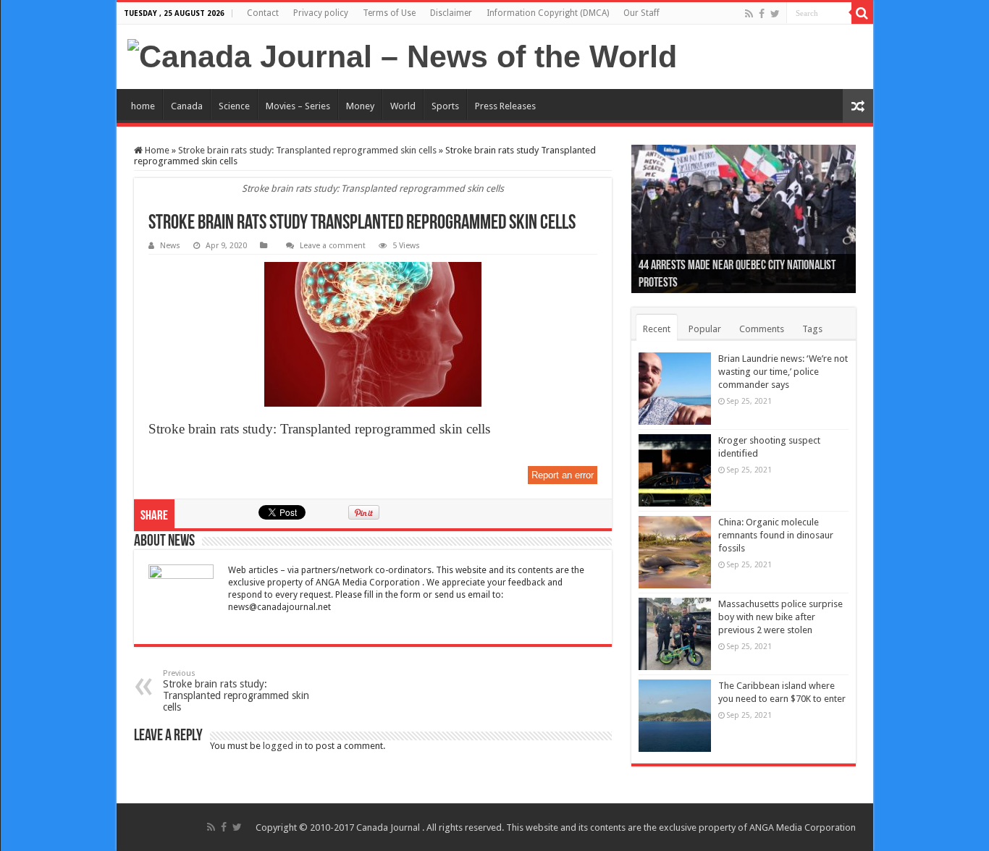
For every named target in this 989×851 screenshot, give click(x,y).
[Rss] (749, 13)
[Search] (862, 13)
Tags (812, 328)
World (403, 106)
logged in (283, 745)
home (143, 106)
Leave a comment (333, 245)
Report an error (562, 475)
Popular (705, 328)
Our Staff (641, 13)
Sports (445, 106)
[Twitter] (775, 13)
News (170, 245)
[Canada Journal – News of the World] (402, 57)
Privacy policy (320, 13)
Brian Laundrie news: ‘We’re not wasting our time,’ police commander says (783, 371)
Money (360, 106)
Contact (263, 13)
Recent (656, 328)
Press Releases (505, 106)
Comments (761, 328)
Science (234, 106)
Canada (187, 106)
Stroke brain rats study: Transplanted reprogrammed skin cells (307, 150)
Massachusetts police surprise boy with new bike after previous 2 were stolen (780, 616)
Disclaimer (451, 13)
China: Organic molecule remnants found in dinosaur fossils (775, 535)
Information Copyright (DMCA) (548, 13)
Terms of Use (389, 13)
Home (156, 150)
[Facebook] (761, 13)
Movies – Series (298, 106)
